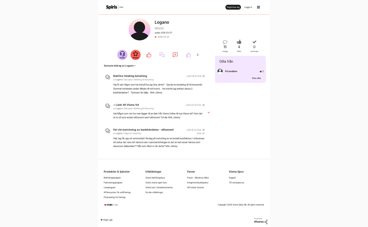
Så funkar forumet (195, 187)
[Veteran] (135, 55)
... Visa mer (199, 92)
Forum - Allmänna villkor (198, 177)
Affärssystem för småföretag (117, 192)
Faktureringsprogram (113, 182)
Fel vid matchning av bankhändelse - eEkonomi (143, 129)
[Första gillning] (188, 55)
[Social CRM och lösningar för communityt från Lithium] (260, 221)
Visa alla (256, 78)
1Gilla (199, 133)
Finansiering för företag (114, 197)
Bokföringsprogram (112, 177)
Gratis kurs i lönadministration (159, 187)
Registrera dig (233, 7)
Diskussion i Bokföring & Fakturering (139, 79)
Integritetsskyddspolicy (197, 182)
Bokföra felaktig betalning (130, 75)
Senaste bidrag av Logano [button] (119, 65)
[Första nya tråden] (175, 55)
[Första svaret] (162, 55)
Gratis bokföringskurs (155, 177)
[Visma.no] (114, 7)
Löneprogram (109, 187)
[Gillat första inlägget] (149, 55)
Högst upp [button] (107, 220)
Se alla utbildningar (154, 192)
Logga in (248, 7)
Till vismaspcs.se (236, 182)
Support (232, 177)
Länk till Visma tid (127, 104)
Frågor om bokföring (132, 133)
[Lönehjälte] (122, 55)
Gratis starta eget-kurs (156, 182)
